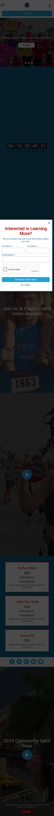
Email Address (8, 255)
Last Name (32, 246)
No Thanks (25, 285)
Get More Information (26, 279)
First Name (7, 246)
